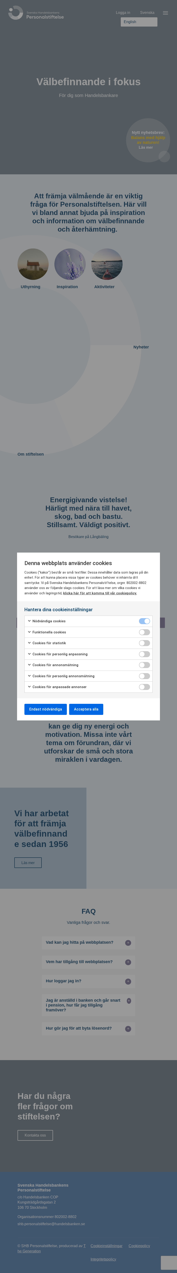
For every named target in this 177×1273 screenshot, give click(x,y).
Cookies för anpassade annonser (59, 687)
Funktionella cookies (49, 632)
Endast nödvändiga (45, 709)
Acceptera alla (86, 709)
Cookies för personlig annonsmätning (63, 676)
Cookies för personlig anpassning (60, 654)
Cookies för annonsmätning (55, 665)
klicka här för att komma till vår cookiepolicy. (100, 593)
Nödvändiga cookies (48, 621)
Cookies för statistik (49, 643)
